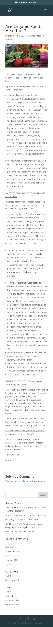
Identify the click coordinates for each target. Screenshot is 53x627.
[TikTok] (35, 618)
